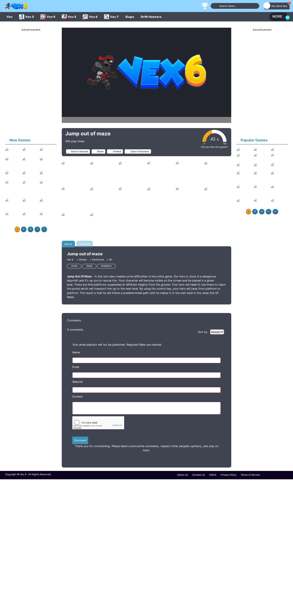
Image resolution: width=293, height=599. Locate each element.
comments (75, 329)
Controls (84, 244)
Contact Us (198, 474)
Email (76, 367)
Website (77, 381)
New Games (19, 140)
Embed (116, 151)
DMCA (212, 474)
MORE (277, 16)
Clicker (83, 259)
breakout (106, 265)
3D (110, 259)
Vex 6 (70, 259)
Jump (74, 265)
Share (100, 151)
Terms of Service (250, 474)
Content (78, 396)
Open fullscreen (139, 151)
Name (77, 352)
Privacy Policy (228, 474)
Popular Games (254, 140)
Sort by (203, 332)
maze (89, 265)
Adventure (98, 259)
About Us (182, 474)
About (68, 244)
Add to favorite (79, 151)
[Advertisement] (31, 83)
